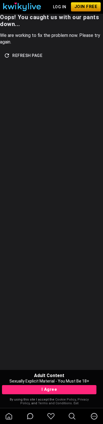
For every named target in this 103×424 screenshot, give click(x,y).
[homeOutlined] (9, 416)
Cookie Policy (65, 399)
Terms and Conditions (55, 403)
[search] (72, 416)
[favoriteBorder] (51, 416)
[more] (94, 416)
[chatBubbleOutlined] (30, 416)
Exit (76, 403)
